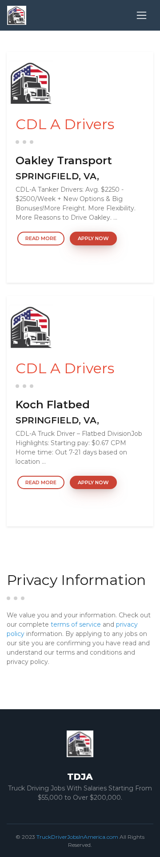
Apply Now (93, 238)
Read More (40, 238)
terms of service (76, 624)
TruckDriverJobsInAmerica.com (77, 836)
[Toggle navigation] (141, 15)
